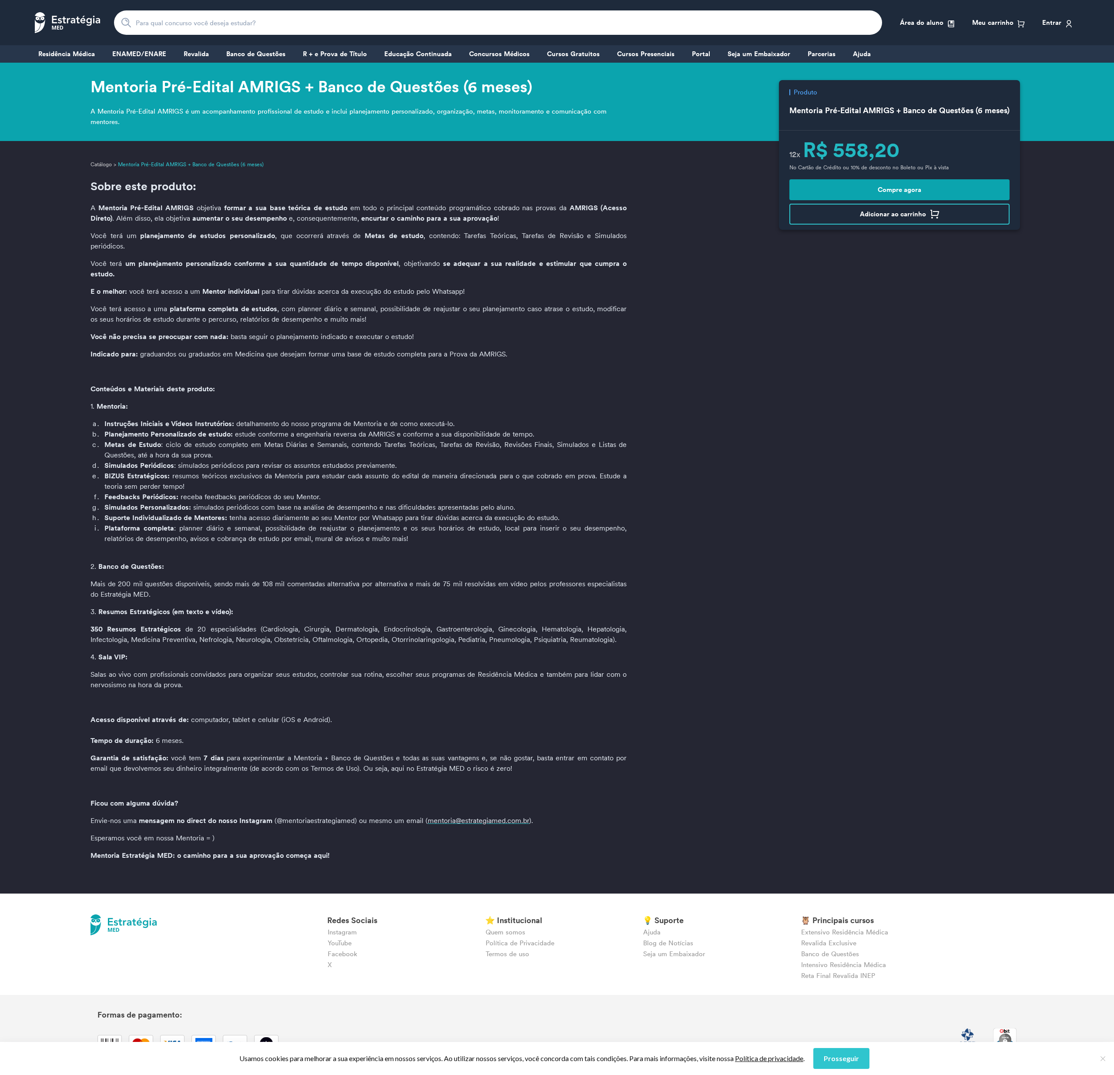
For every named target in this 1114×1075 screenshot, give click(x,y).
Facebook (342, 954)
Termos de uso (507, 954)
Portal (701, 53)
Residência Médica (66, 53)
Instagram (342, 932)
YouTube (340, 943)
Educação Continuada (418, 53)
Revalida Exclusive (828, 943)
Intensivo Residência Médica (843, 965)
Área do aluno (921, 22)
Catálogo (101, 164)
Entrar (1051, 22)
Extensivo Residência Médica (844, 932)
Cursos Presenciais (645, 53)
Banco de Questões (255, 53)
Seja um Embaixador (759, 53)
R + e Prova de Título (335, 53)
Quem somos (505, 932)
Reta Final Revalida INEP (838, 975)
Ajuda (862, 53)
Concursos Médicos (499, 53)
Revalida (196, 53)
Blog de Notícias (668, 943)
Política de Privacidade (520, 943)
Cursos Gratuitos (573, 53)
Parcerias (822, 53)
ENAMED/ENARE (139, 53)
